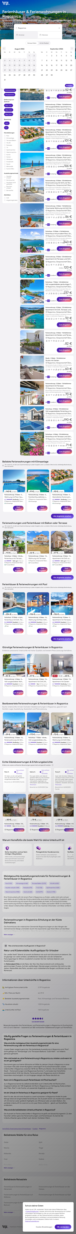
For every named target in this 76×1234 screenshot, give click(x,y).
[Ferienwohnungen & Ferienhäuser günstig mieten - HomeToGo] (5, 2)
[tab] (32, 43)
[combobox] (38, 27)
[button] (26, 34)
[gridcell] (29, 55)
